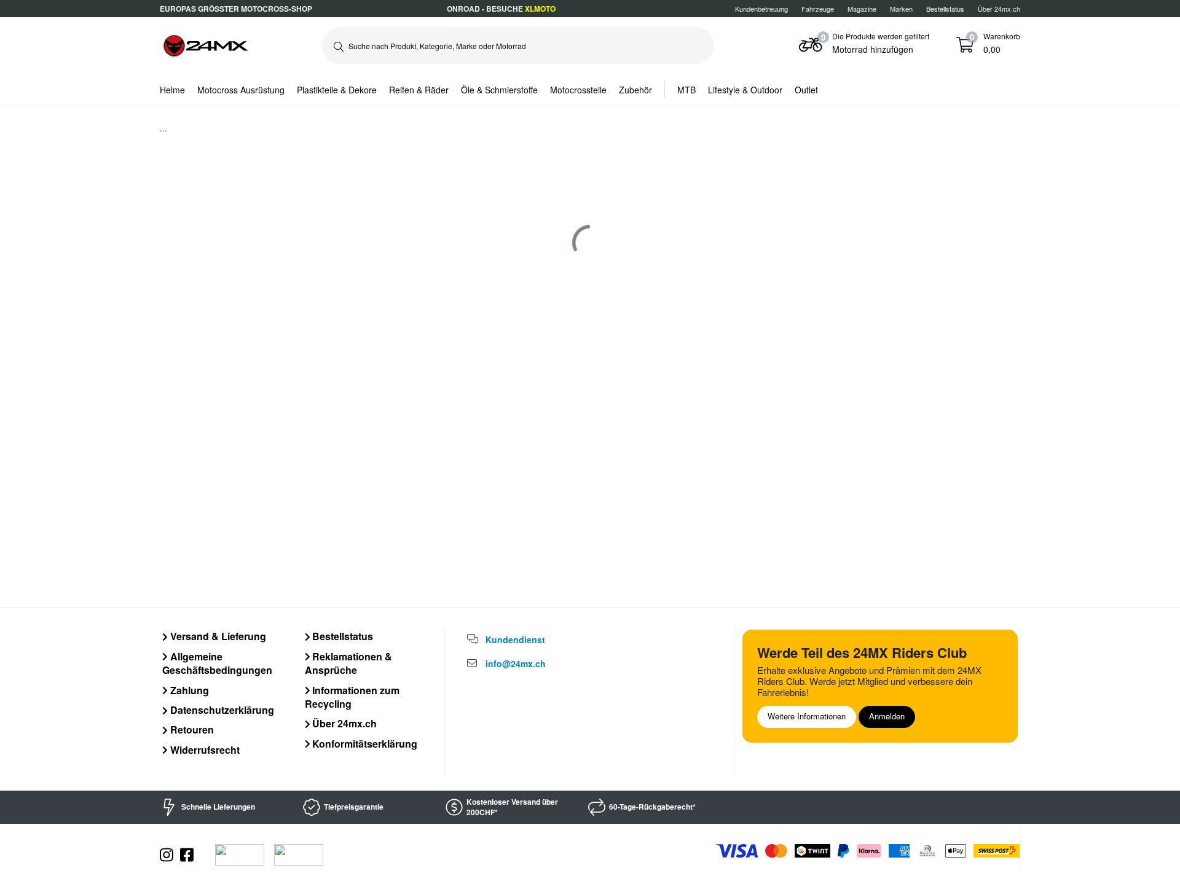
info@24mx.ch (516, 663)
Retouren (191, 729)
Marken (901, 8)
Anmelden (887, 716)
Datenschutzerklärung (221, 710)
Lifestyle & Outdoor (745, 90)
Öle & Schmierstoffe (499, 90)
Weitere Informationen (807, 716)
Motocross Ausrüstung (241, 90)
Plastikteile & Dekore (337, 90)
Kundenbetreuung (761, 8)
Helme (172, 90)
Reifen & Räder (419, 90)
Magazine (862, 8)
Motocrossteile (578, 90)
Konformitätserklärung (363, 744)
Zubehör (635, 90)
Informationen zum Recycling (352, 697)
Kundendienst (515, 639)
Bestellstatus (341, 636)
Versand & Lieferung (217, 636)
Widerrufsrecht (204, 750)
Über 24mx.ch (999, 8)
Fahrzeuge (817, 8)
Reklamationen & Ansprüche (349, 663)
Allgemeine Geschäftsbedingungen (217, 663)
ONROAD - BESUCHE (501, 8)
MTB (686, 90)
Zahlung (188, 690)
